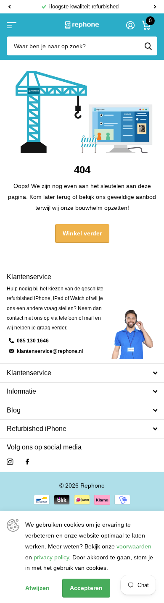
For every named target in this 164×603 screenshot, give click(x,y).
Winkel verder (82, 233)
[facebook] (27, 462)
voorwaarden (133, 546)
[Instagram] (10, 462)
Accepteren (86, 588)
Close (82, 373)
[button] (9, 7)
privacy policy (51, 557)
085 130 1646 (33, 341)
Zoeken (148, 46)
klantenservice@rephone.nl (50, 351)
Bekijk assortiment (11, 25)
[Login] (130, 25)
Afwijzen (37, 588)
